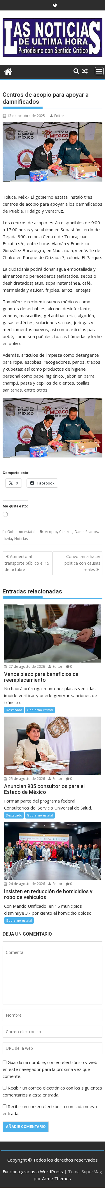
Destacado (14, 710)
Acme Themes (56, 1178)
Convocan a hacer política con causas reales (82, 563)
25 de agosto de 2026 (26, 778)
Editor (59, 115)
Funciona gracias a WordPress (33, 1171)
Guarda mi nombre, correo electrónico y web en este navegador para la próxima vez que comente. (50, 1069)
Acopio (51, 531)
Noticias (21, 538)
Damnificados (86, 531)
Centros (65, 531)
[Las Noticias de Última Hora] (8, 70)
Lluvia (7, 538)
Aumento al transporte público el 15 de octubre (27, 563)
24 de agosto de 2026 (26, 883)
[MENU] (99, 71)
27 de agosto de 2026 (26, 666)
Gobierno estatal (21, 531)
